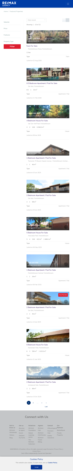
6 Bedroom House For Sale (37, 345)
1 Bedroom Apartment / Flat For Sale (41, 158)
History (11, 435)
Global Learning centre (31, 435)
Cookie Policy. (52, 463)
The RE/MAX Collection (31, 442)
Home (6, 11)
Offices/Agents (52, 428)
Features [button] (7, 35)
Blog (11, 438)
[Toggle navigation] (68, 4)
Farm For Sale (32, 46)
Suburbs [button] (6, 22)
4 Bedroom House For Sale (37, 121)
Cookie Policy (36, 451)
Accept (36, 467)
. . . (37, 403)
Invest (21, 433)
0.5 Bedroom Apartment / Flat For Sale (42, 83)
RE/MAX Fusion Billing (40, 440)
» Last (46, 403)
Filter (12, 46)
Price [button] (5, 28)
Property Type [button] (8, 41)
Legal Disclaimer (48, 449)
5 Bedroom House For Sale (37, 233)
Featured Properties (16, 11)
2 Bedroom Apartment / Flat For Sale (41, 195)
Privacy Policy (58, 449)
